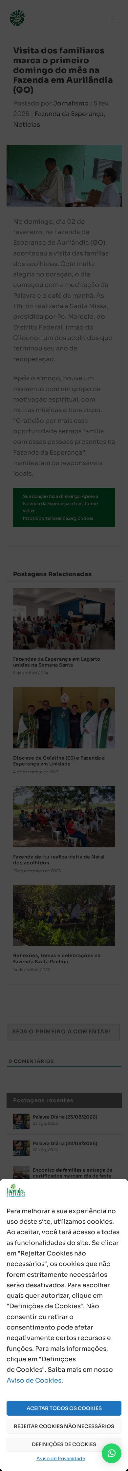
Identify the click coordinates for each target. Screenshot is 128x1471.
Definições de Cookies (64, 1444)
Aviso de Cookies (34, 1381)
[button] (111, 1453)
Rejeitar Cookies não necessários (64, 1426)
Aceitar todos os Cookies (64, 1408)
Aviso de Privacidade (60, 1459)
